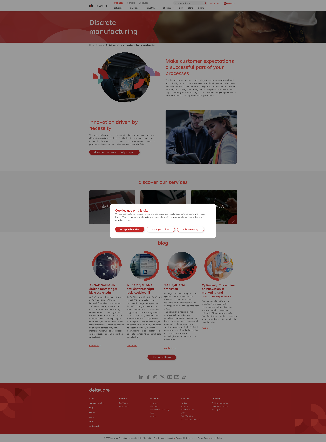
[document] (163, 221)
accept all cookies (129, 229)
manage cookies (160, 229)
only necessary (190, 229)
